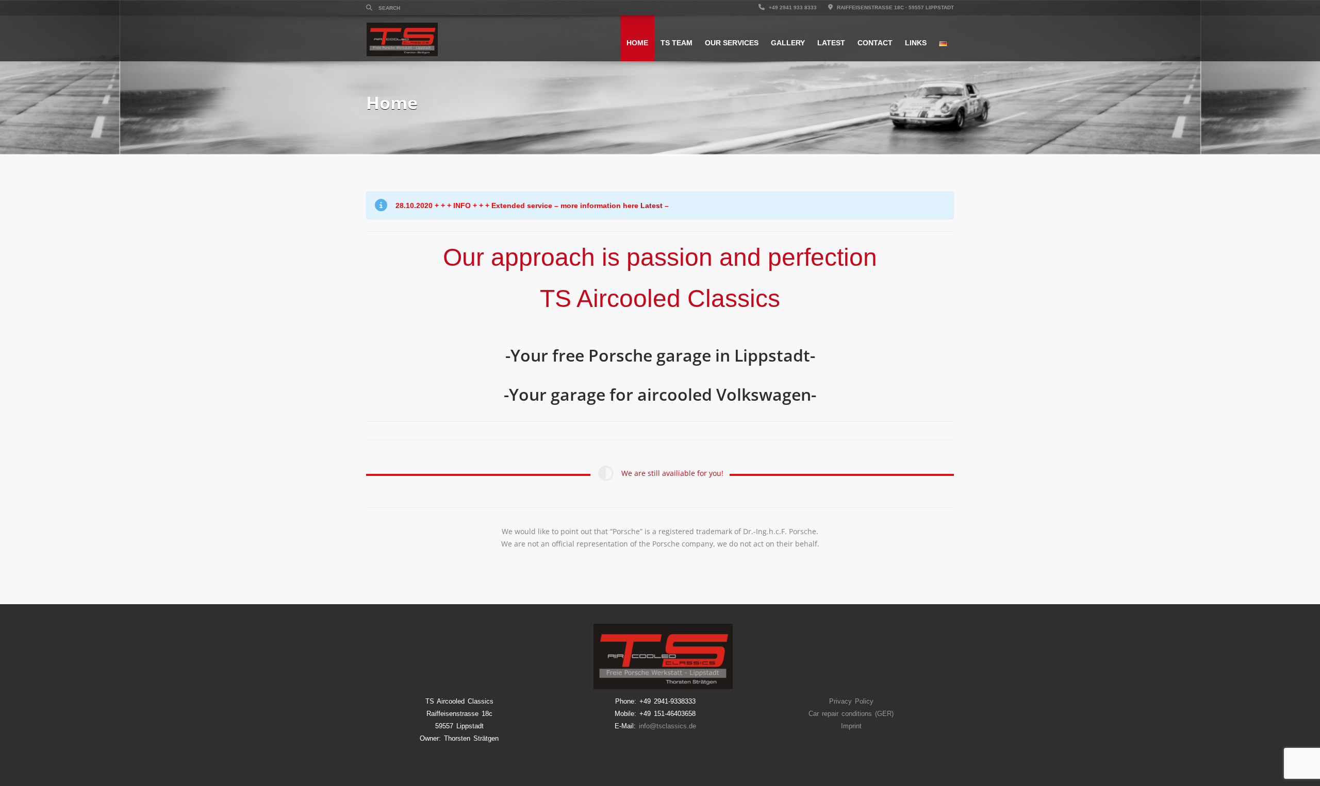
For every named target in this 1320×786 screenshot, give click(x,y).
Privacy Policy (851, 701)
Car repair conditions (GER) (851, 713)
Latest (831, 43)
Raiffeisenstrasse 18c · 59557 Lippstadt (894, 7)
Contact (875, 43)
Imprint (851, 726)
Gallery (788, 43)
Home (637, 43)
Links (916, 43)
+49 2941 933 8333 (792, 7)
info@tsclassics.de (667, 726)
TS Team (676, 43)
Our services (731, 43)
